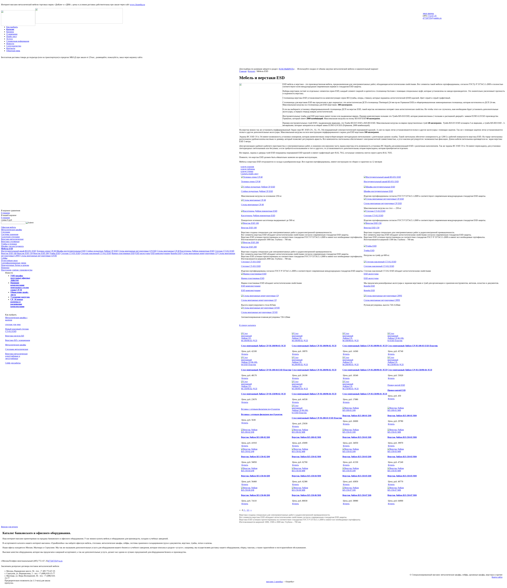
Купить (244, 354)
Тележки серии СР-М (46, 251)
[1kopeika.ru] (18, 25)
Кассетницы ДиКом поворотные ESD (197, 251)
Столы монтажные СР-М (168, 251)
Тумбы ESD (54, 253)
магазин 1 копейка (274, 581)
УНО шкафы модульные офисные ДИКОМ (20, 278)
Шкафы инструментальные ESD (71, 251)
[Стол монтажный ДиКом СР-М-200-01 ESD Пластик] (300, 413)
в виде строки (247, 171)
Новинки (5, 268)
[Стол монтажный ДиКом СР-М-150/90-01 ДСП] (351, 389)
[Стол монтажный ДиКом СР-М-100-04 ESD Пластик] (249, 364)
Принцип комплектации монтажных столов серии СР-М (19, 286)
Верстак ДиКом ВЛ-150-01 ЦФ (356, 437)
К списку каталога (247, 325)
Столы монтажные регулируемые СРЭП (38, 256)
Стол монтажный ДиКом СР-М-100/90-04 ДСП (314, 394)
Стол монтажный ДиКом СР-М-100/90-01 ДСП (364, 346)
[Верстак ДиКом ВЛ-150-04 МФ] (300, 471)
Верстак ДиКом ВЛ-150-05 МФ (402, 476)
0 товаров (5, 213)
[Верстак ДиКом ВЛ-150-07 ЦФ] (351, 490)
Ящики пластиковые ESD (123, 253)
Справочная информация (17, 41)
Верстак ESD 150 (25, 253)
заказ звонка (428, 13)
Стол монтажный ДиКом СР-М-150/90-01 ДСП (364, 394)
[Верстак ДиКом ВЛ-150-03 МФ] (396, 451)
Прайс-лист (11, 36)
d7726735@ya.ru (55, 561)
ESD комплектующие (160, 253)
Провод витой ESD (397, 390)
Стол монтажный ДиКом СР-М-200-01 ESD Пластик (317, 418)
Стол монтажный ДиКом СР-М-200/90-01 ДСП (364, 370)
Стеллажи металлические (16, 349)
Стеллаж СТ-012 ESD (224, 251)
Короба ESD (176, 253)
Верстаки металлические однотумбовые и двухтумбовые (16, 356)
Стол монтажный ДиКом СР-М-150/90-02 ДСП (263, 394)
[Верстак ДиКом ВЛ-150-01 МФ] (396, 432)
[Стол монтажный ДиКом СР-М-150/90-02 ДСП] (249, 389)
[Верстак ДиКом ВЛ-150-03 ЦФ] (351, 451)
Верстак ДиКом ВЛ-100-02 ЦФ (255, 437)
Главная (242, 71)
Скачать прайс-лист (249, 174)
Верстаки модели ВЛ (14, 336)
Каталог (10, 29)
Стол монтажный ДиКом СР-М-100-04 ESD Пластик (266, 370)
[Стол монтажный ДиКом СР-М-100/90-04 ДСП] (300, 389)
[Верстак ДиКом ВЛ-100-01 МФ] (396, 410)
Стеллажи (5, 232)
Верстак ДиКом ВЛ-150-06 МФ (306, 495)
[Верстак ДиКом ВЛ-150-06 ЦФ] (249, 490)
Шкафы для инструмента (12, 246)
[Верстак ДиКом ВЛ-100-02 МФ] (300, 432)
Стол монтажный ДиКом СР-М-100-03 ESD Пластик (413, 346)
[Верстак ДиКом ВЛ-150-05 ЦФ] (351, 471)
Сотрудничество (13, 46)
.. (245, 510)
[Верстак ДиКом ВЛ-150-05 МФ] (396, 471)
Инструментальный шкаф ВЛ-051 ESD (18, 251)
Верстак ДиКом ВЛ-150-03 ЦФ (356, 456)
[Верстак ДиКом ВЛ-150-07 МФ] (396, 490)
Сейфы (4, 258)
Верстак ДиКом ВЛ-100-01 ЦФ (356, 415)
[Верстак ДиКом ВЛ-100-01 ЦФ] (351, 410)
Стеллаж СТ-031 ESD (70, 253)
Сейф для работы (13, 363)
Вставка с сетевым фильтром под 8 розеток (261, 414)
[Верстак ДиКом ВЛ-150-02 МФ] (300, 451)
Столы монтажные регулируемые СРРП (382, 300)
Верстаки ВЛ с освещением (17, 340)
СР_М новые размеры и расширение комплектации (17, 303)
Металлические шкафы (11, 230)
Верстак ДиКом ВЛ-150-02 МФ (306, 456)
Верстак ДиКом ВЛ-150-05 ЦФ (356, 476)
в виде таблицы (248, 169)
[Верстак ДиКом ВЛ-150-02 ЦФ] (249, 451)
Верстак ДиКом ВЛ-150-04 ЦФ (255, 476)
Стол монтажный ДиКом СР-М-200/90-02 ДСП (314, 370)
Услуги (9, 39)
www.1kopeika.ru (137, 4)
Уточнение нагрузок (20, 297)
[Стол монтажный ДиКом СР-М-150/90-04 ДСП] (396, 364)
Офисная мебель (8, 227)
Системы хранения (9, 234)
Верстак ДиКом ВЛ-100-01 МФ (402, 415)
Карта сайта (497, 577)
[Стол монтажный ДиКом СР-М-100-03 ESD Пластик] (396, 340)
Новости (10, 43)
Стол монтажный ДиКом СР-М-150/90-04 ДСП (410, 370)
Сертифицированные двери (13, 263)
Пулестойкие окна (9, 260)
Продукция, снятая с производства (16, 270)
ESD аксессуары (142, 253)
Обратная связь (13, 51)
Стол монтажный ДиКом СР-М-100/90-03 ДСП (263, 346)
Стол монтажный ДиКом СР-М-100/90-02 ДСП (314, 346)
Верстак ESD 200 (41, 253)
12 (248, 510)
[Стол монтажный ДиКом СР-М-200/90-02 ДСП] (300, 364)
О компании (11, 34)
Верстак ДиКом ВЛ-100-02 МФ (306, 437)
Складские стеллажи (10, 237)
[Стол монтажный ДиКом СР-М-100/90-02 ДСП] (300, 340)
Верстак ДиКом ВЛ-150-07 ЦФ (356, 495)
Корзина (10, 32)
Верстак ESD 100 (9, 253)
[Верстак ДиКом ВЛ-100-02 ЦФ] (249, 432)
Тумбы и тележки (9, 244)
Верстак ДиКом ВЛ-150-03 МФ (402, 456)
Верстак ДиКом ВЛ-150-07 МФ (402, 495)
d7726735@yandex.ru (432, 18)
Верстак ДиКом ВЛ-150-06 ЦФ (255, 495)
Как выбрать (12, 27)
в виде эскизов (247, 166)
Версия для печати (9, 527)
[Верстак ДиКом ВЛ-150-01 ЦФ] (351, 432)
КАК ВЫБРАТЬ (286, 69)
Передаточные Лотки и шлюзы (15, 265)
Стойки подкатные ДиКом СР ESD (102, 251)
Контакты (10, 48)
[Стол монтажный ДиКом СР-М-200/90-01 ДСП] (351, 364)
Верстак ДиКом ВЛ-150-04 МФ (306, 476)
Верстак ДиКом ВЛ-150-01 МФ (402, 437)
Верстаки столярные (10, 241)
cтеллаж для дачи (13, 324)
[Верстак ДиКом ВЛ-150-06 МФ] (300, 490)
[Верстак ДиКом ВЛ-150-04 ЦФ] (249, 471)
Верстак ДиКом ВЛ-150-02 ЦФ (255, 456)
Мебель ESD (7, 249)
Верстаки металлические (12, 239)
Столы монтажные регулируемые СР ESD (137, 251)
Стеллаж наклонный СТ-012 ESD (96, 253)
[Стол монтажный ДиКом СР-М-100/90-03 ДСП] (249, 340)
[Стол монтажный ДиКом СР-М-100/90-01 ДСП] (351, 340)
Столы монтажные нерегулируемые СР (200, 253)
